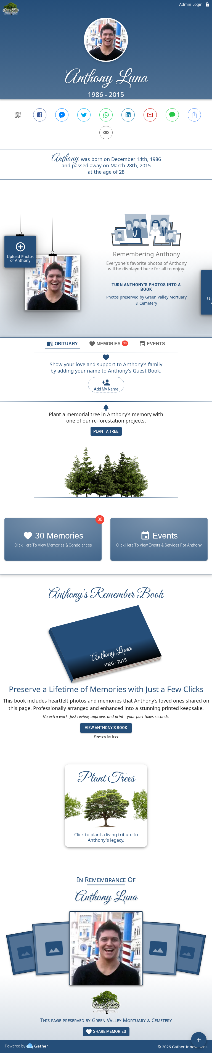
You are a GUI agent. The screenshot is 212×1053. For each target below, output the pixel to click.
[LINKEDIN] (128, 115)
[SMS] (172, 115)
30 (99, 519)
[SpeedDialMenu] (198, 1039)
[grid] (106, 268)
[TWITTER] (84, 115)
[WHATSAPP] (106, 115)
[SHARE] (194, 115)
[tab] (62, 343)
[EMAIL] (150, 115)
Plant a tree (105, 431)
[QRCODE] (17, 115)
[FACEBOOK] (39, 115)
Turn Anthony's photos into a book (146, 287)
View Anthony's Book (106, 727)
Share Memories (109, 1031)
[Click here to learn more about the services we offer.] (106, 1003)
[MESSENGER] (61, 115)
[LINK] (106, 132)
